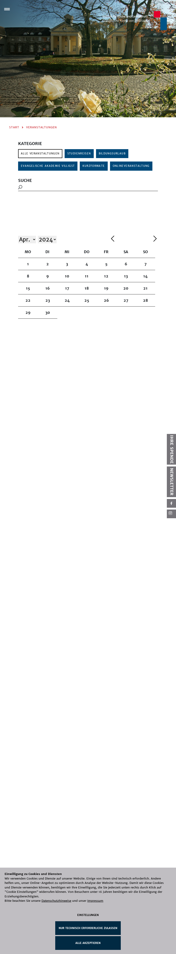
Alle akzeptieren (88, 943)
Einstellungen (88, 915)
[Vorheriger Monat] (131, 239)
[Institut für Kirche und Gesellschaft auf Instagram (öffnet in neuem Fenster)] (171, 514)
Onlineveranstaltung (131, 165)
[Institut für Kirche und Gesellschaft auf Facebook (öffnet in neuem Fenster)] (171, 503)
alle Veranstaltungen (40, 153)
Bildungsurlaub (112, 153)
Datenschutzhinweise (56, 901)
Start (14, 127)
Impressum (95, 901)
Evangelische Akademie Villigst (48, 165)
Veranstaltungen (41, 127)
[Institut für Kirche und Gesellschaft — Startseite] (135, 20)
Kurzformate (93, 165)
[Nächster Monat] (155, 239)
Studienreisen (79, 153)
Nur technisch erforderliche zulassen (88, 928)
